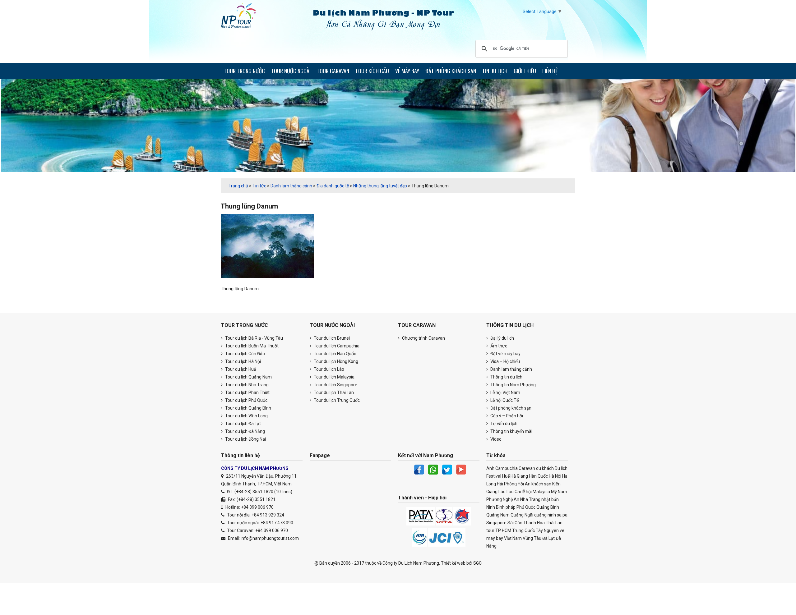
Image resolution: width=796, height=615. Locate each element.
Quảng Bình (547, 507)
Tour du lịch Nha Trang (246, 384)
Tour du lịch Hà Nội (242, 361)
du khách (545, 468)
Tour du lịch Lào (328, 369)
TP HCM (503, 530)
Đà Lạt (548, 538)
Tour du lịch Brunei (331, 338)
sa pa (562, 514)
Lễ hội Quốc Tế (504, 400)
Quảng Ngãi (522, 514)
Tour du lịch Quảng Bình (247, 408)
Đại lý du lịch (501, 338)
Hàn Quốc (538, 476)
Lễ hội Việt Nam (504, 392)
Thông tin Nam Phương (512, 384)
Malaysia (541, 491)
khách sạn (541, 483)
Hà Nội (555, 476)
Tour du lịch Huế (240, 369)
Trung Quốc (523, 530)
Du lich (561, 468)
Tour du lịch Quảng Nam (248, 376)
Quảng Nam (498, 514)
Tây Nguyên (547, 530)
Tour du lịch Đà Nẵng (244, 431)
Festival (493, 476)
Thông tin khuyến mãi (510, 431)
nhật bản (550, 499)
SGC (477, 563)
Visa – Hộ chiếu (504, 361)
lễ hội (527, 491)
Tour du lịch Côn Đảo (244, 353)
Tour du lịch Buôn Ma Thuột (251, 345)
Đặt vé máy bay (505, 353)
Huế (506, 476)
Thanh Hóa (534, 522)
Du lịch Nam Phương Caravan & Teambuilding (244, 17)
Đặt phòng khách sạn (510, 408)
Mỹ (554, 491)
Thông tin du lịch (505, 376)
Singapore (496, 522)
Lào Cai (514, 491)
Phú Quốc (525, 507)
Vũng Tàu (532, 538)
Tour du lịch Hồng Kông (335, 361)
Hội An (524, 483)
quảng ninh (545, 514)
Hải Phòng (507, 483)
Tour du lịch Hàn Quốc (334, 353)
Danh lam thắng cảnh (510, 369)
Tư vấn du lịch (503, 423)
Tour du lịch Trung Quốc (336, 400)
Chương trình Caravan (423, 338)
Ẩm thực (498, 345)
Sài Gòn (514, 522)
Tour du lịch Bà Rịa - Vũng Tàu (253, 338)
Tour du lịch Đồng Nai (245, 439)
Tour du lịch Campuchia (336, 345)
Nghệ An (511, 499)
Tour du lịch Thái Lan (333, 392)
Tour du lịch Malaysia (333, 376)
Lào (502, 491)
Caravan (527, 468)
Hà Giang (519, 476)
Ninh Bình (495, 507)
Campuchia (506, 468)
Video (495, 439)
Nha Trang (530, 499)
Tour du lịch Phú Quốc (245, 400)
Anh (490, 468)
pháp (511, 507)
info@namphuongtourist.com (270, 538)
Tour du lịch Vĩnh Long (246, 415)
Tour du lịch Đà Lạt (242, 423)
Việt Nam (513, 538)
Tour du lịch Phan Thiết (247, 392)
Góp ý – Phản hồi (506, 415)
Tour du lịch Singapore (335, 384)
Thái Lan (554, 522)
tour (490, 530)
